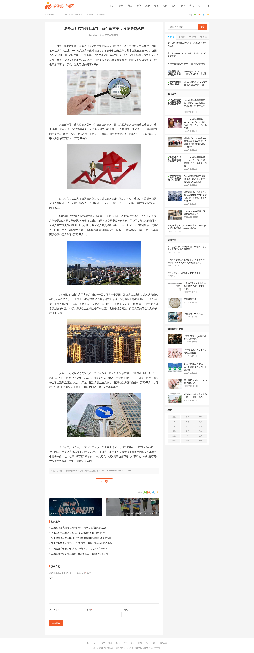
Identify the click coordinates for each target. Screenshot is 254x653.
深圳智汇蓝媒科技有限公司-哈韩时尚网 (116, 648)
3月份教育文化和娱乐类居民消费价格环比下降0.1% (195, 286)
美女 (174, 436)
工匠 (174, 426)
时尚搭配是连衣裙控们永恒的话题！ (184, 273)
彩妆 (156, 5)
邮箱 (89, 609)
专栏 (200, 5)
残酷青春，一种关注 (193, 313)
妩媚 (200, 422)
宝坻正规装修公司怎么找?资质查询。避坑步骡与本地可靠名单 (81, 543)
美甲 (187, 436)
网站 (126, 609)
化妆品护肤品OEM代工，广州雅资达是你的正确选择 (195, 367)
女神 (187, 422)
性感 (200, 426)
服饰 (183, 5)
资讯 (121, 5)
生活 (191, 5)
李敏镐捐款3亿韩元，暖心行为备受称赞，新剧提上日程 (195, 74)
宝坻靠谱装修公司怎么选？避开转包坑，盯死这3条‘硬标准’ (79, 553)
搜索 (202, 26)
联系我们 (164, 643)
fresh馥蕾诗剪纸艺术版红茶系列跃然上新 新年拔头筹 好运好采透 (194, 179)
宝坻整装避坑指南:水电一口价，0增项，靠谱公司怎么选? (79, 527)
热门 (171, 37)
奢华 (139, 5)
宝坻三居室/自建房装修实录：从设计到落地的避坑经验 (78, 532)
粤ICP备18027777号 (152, 648)
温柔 (174, 431)
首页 (112, 5)
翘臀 (174, 440)
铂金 (200, 440)
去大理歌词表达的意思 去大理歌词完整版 (186, 64)
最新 (182, 37)
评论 (52, 578)
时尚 (165, 5)
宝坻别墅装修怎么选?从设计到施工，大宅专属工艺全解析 (79, 548)
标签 (205, 37)
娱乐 (147, 5)
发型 (187, 417)
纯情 (200, 431)
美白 (200, 436)
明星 (174, 5)
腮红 (187, 440)
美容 (130, 5)
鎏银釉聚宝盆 (190, 299)
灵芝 (187, 431)
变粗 (200, 417)
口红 (174, 422)
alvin (95, 35)
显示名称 (54, 609)
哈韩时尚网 (49, 14)
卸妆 (174, 417)
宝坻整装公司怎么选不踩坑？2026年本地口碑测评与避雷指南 (81, 538)
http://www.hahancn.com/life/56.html (116, 471)
